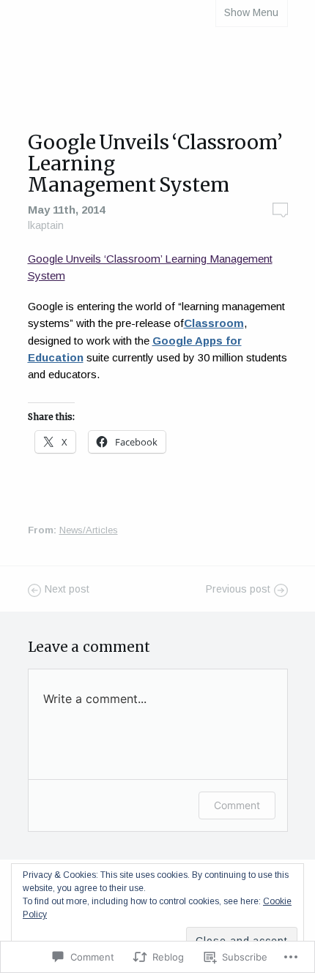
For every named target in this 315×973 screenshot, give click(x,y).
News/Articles (88, 530)
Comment (237, 805)
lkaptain (46, 225)
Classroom (214, 323)
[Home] (157, 73)
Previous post (238, 590)
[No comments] (280, 210)
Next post (67, 590)
